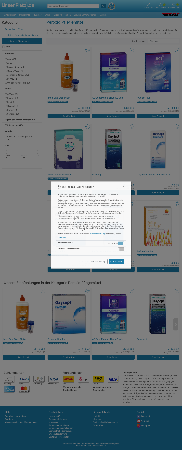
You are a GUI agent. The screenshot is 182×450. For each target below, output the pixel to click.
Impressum (62, 237)
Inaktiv (122, 249)
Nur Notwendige (98, 261)
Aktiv (121, 243)
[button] (121, 243)
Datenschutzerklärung (97, 234)
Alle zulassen (116, 261)
